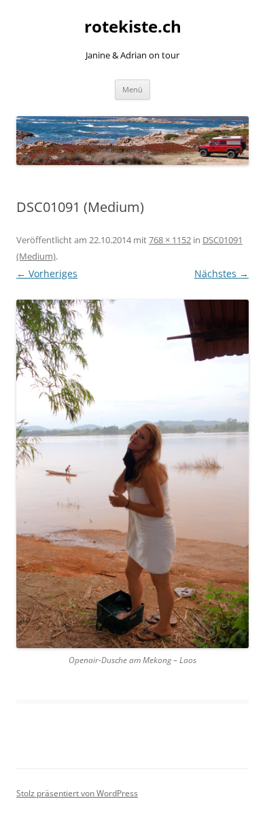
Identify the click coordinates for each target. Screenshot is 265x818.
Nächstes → (221, 273)
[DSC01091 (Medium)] (132, 474)
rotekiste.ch (132, 26)
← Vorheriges (46, 273)
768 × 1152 (170, 240)
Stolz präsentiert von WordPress (77, 793)
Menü (132, 89)
